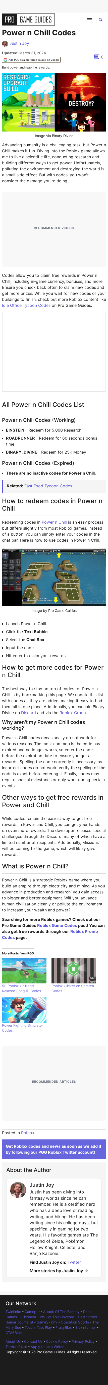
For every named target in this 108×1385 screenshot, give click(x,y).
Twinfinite (13, 1311)
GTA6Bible (14, 1332)
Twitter (74, 1262)
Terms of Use (16, 1346)
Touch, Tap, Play (38, 1327)
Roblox (27, 1132)
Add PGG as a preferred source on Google (34, 59)
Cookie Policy (57, 1341)
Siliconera (28, 1317)
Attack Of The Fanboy (61, 1311)
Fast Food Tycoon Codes (48, 485)
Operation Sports (75, 1322)
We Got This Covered (57, 1317)
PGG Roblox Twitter (57, 1152)
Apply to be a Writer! (48, 1346)
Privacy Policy (83, 1341)
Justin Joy (19, 43)
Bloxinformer (85, 1327)
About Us (13, 1341)
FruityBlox (64, 1327)
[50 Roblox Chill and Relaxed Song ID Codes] (24, 970)
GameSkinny (47, 1322)
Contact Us (33, 1341)
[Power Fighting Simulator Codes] (24, 1010)
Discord (28, 712)
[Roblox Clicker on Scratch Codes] (73, 970)
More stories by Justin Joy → (59, 1270)
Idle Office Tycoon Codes (26, 305)
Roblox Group (73, 712)
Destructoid (87, 1317)
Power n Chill (54, 522)
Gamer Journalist (19, 1322)
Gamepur (32, 1311)
